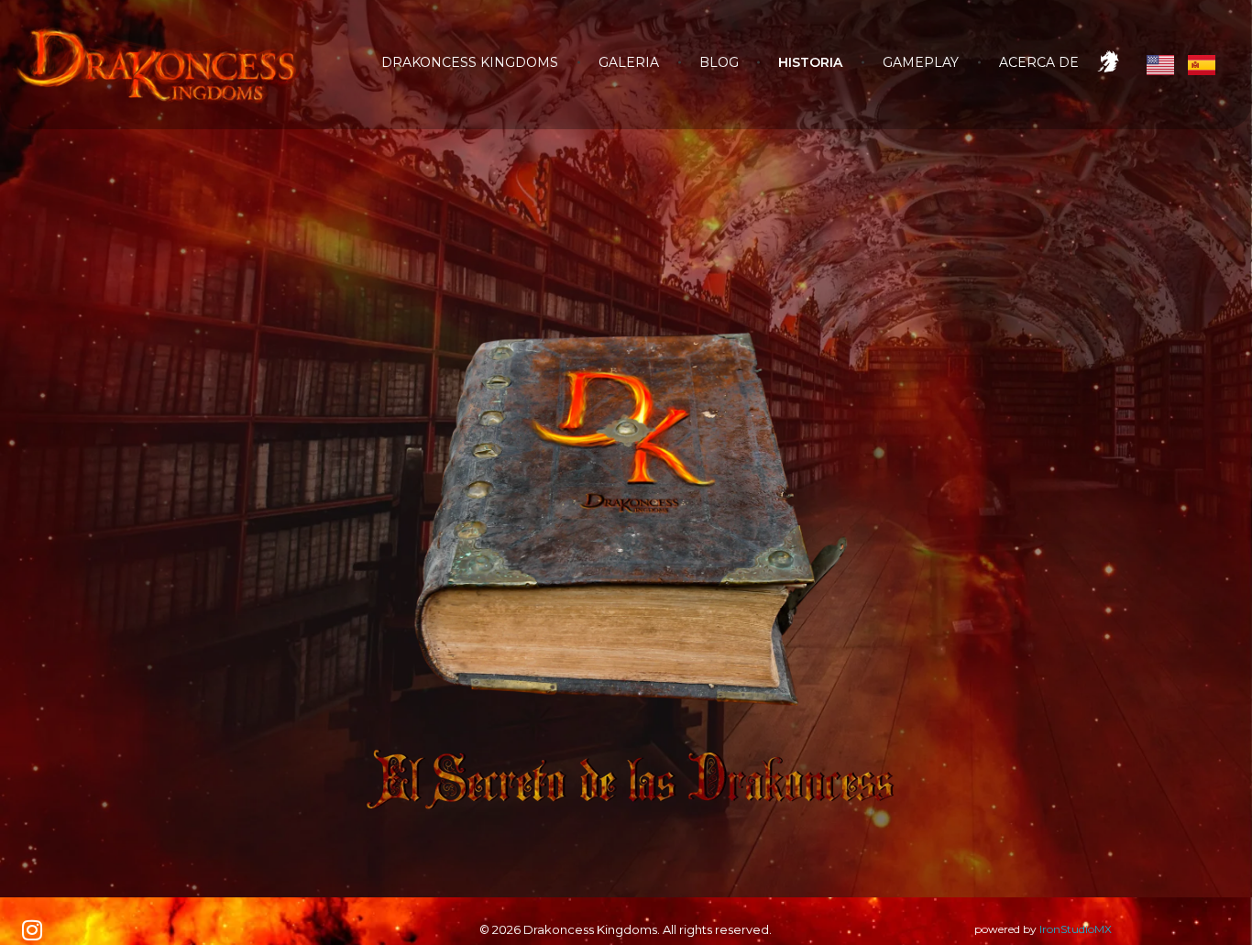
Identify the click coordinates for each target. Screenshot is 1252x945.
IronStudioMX (1075, 929)
